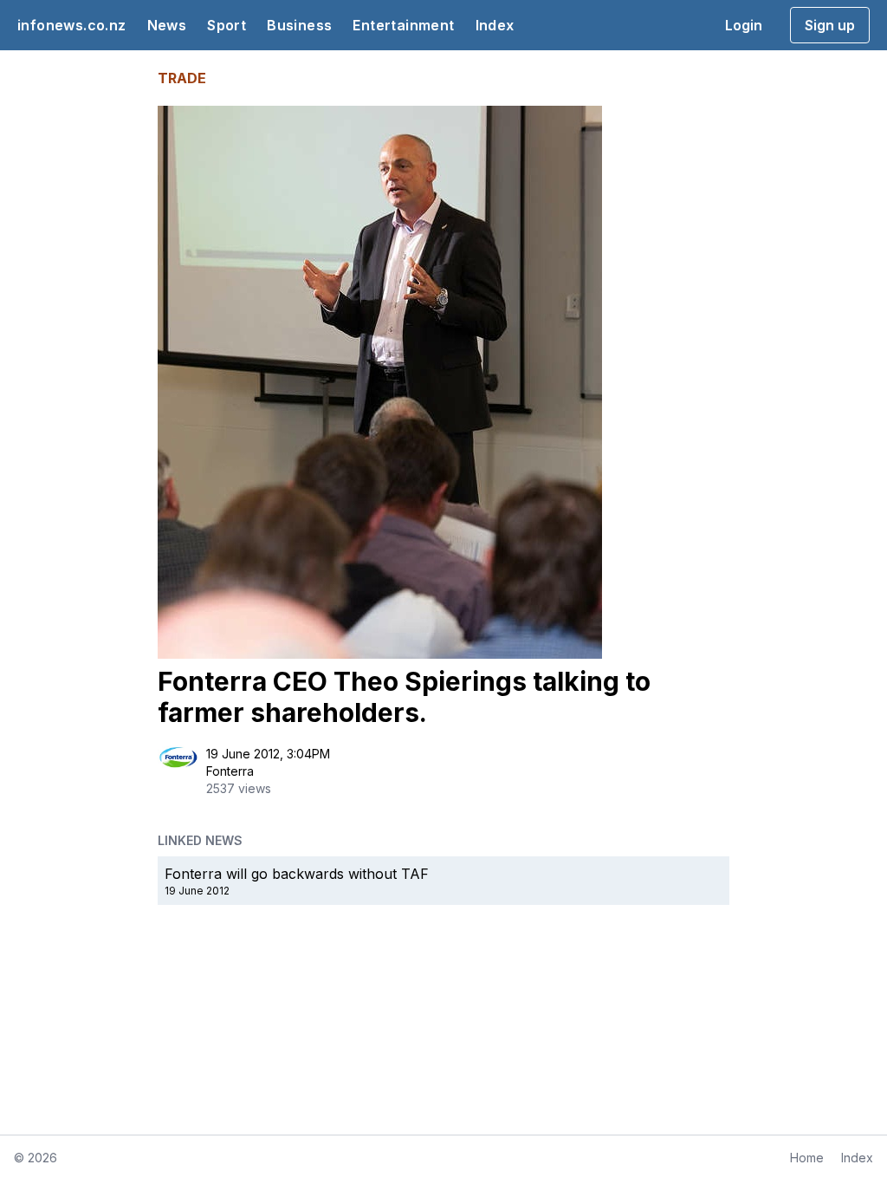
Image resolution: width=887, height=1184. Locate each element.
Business (299, 25)
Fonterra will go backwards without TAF (297, 873)
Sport (226, 25)
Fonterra (230, 771)
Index (495, 25)
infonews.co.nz (71, 25)
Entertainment (403, 25)
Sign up (830, 25)
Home (807, 1157)
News (167, 25)
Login (743, 25)
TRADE (182, 78)
